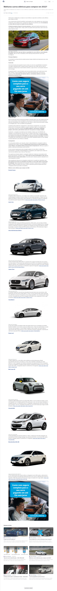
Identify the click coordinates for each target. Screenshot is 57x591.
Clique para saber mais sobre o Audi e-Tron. (25, 228)
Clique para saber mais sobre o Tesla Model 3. (30, 330)
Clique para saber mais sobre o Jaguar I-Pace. (22, 297)
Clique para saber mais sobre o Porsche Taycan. (35, 199)
